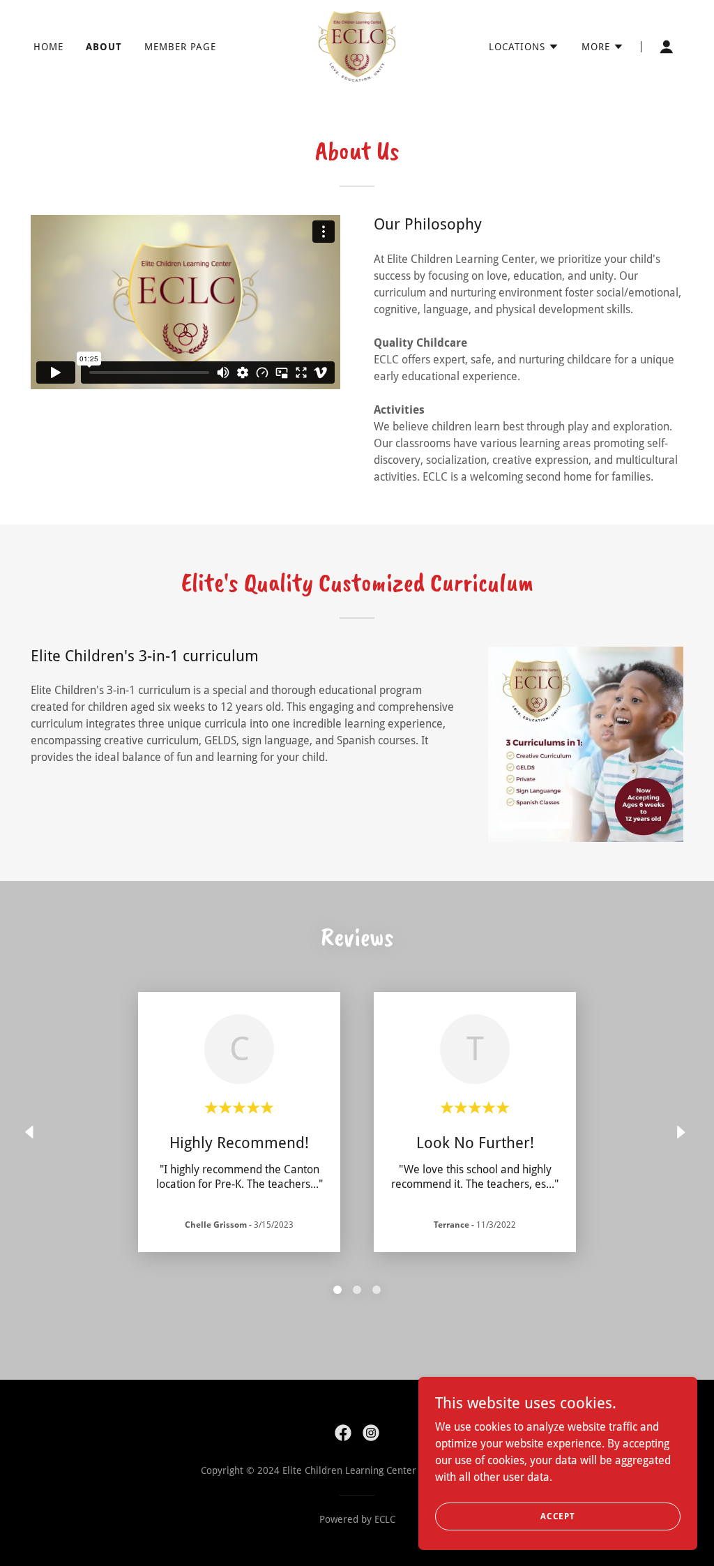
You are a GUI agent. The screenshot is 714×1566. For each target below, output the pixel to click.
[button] (524, 46)
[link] (357, 45)
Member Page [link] (180, 46)
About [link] (104, 46)
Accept (557, 1516)
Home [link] (48, 46)
